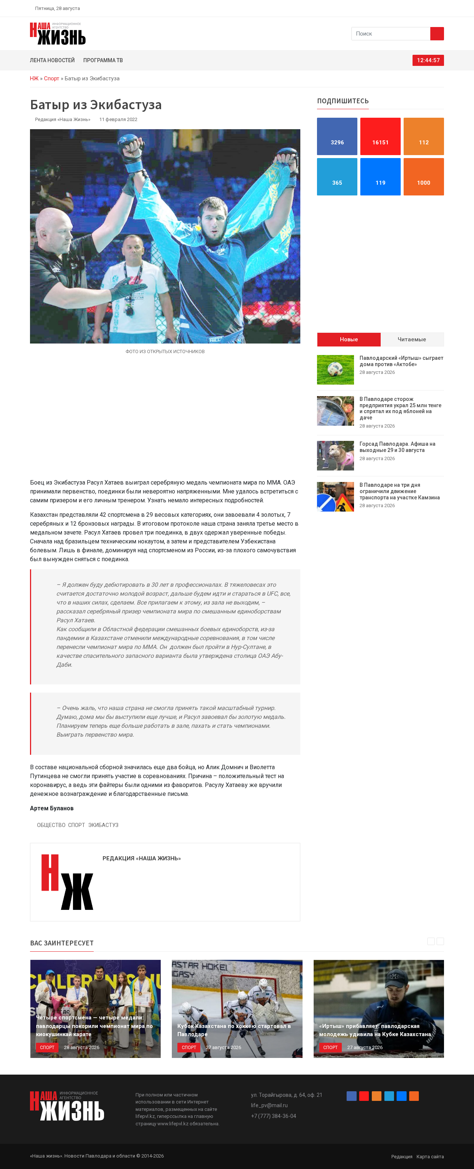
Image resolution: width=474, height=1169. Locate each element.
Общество (51, 825)
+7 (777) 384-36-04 (273, 1116)
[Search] (437, 33)
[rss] (441, 8)
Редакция (402, 1156)
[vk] (432, 8)
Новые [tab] (349, 339)
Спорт (51, 78)
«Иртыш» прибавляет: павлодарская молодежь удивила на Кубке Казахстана (375, 1030)
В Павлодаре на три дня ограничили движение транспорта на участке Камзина (400, 491)
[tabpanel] (380, 433)
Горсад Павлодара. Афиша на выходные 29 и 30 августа (397, 447)
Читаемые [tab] (412, 339)
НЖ (34, 78)
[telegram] (424, 8)
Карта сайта (430, 1156)
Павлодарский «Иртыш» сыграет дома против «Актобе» (401, 361)
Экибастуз (103, 825)
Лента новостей (52, 60)
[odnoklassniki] (415, 8)
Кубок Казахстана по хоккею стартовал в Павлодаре (234, 1030)
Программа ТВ (103, 60)
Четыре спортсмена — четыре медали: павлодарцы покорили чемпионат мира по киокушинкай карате (94, 1026)
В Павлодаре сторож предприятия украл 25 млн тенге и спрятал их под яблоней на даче (400, 408)
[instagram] (407, 8)
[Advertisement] (165, 421)
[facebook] (398, 8)
